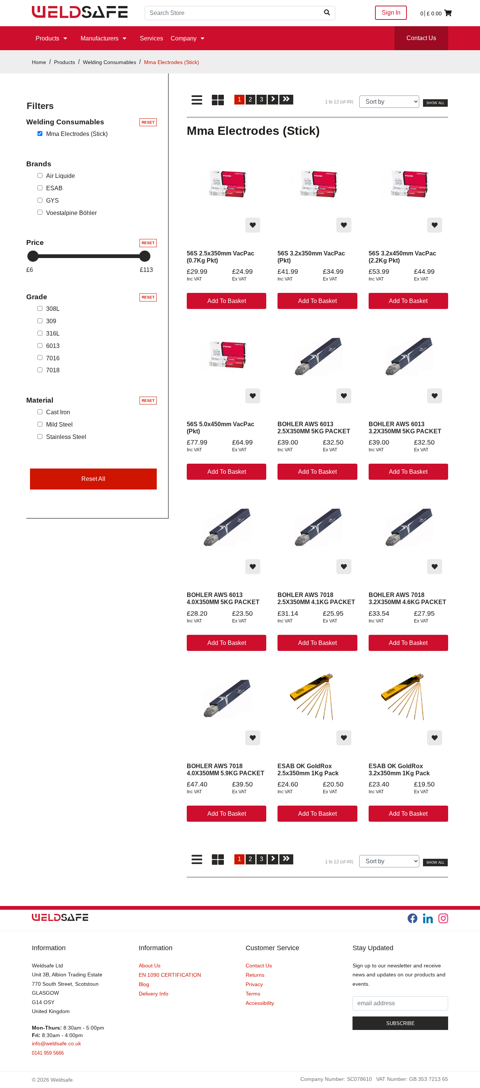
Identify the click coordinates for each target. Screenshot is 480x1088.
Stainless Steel (66, 437)
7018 (53, 370)
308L (53, 309)
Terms (253, 994)
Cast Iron (58, 412)
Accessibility (260, 1003)
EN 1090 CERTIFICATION (170, 975)
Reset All (93, 479)
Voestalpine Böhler (71, 212)
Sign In (391, 12)
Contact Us (421, 38)
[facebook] (412, 918)
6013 (53, 346)
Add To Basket (226, 301)
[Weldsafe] (80, 11)
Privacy (254, 984)
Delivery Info (153, 994)
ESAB (54, 188)
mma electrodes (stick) (77, 134)
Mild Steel (59, 424)
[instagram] (443, 918)
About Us (149, 966)
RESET (148, 122)
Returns (255, 975)
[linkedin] (428, 918)
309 (51, 321)
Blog (144, 984)
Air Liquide (60, 176)
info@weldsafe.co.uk (56, 1043)
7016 (53, 358)
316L (53, 333)
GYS (52, 200)
